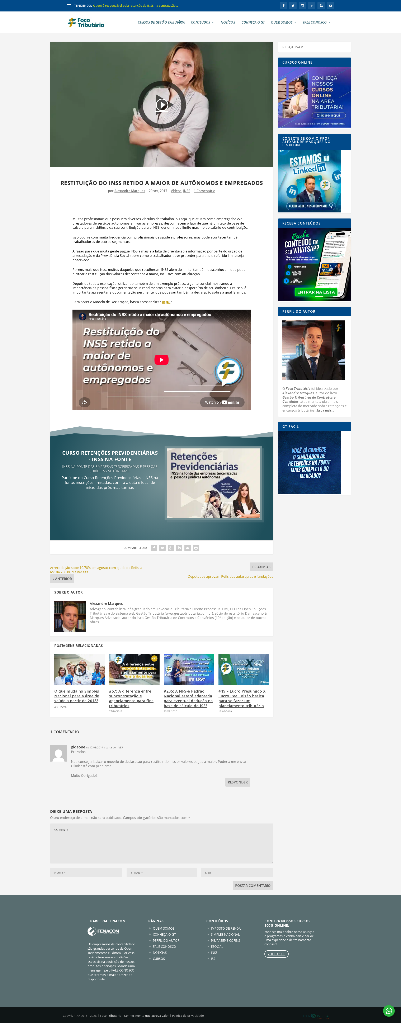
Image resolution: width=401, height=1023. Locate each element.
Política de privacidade (188, 1016)
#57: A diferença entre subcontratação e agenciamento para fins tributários (131, 698)
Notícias (228, 23)
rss (321, 5)
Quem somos (281, 23)
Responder (238, 782)
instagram (302, 5)
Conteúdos (200, 23)
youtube (330, 5)
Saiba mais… (325, 410)
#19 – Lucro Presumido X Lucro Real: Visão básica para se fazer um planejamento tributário (242, 698)
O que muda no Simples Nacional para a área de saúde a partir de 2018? (76, 696)
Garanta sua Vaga (110, 501)
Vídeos (176, 190)
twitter (293, 5)
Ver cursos (276, 954)
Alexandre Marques (129, 190)
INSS (186, 190)
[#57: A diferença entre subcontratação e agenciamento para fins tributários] (134, 669)
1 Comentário (204, 190)
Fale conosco (315, 23)
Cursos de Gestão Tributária (161, 23)
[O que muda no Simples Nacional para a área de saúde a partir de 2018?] (79, 669)
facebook (283, 5)
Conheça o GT (253, 23)
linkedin (311, 5)
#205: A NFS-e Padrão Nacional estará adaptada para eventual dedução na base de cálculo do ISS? (188, 698)
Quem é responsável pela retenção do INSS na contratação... (135, 6)
